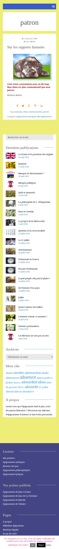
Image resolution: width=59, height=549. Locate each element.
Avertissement (25, 249)
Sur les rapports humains (25, 47)
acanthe (46, 377)
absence (28, 377)
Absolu (9, 373)
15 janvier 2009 (30, 38)
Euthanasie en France (28, 259)
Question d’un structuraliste (31, 230)
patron (46, 111)
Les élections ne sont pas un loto (33, 335)
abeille (45, 373)
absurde (31, 386)
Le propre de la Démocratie (31, 221)
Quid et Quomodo (26, 192)
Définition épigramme (13, 525)
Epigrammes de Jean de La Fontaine (20, 495)
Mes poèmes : (9, 458)
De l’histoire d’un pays (29, 288)
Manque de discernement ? (31, 173)
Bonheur (22, 163)
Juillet (21, 297)
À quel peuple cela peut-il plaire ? (34, 278)
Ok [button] (33, 545)
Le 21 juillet (23, 240)
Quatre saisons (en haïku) (30, 307)
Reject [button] (41, 545)
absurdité (29, 382)
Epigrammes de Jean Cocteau (17, 491)
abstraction (33, 373)
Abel (39, 377)
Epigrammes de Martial (14, 500)
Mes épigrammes (44, 116)
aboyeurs (17, 382)
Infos (48, 545)
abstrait (10, 391)
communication (35, 111)
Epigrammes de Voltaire (14, 504)
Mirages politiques (27, 183)
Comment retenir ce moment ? (32, 316)
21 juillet (43, 387)
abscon (18, 391)
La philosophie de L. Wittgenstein (34, 202)
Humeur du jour (11, 466)
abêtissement (12, 377)
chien (25, 111)
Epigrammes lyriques (13, 474)
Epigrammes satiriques (26, 116)
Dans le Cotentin (26, 211)
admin (32, 41)
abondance (28, 391)
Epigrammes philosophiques (16, 470)
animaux (18, 111)
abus (42, 382)
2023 (20, 387)
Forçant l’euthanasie (28, 268)
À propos (7, 521)
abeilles (19, 373)
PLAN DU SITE (10, 533)
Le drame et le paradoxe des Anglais (35, 154)
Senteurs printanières (28, 326)
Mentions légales (10, 529)
